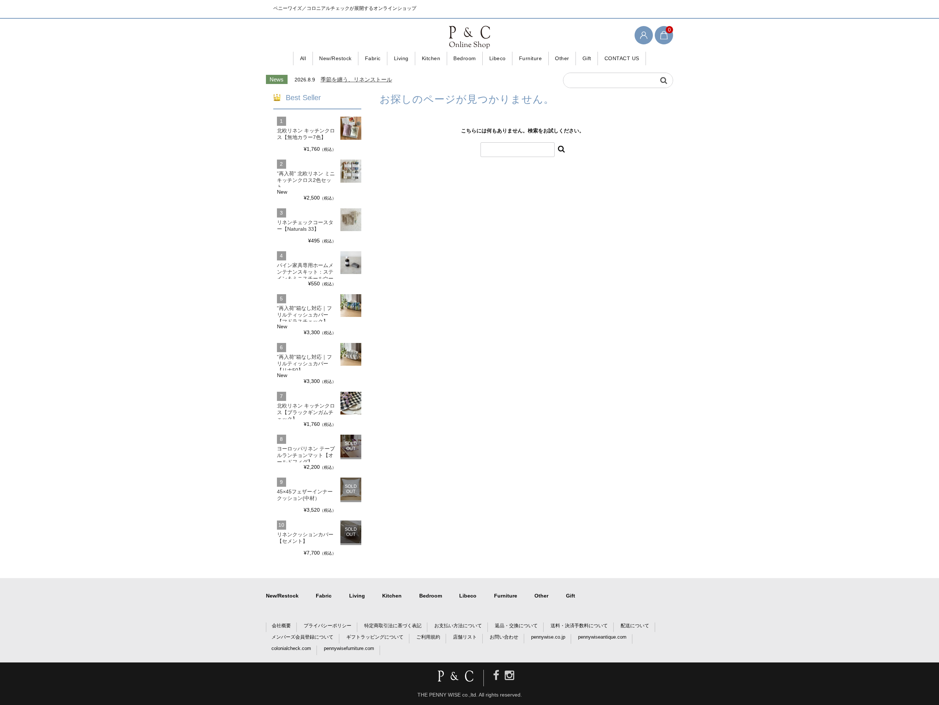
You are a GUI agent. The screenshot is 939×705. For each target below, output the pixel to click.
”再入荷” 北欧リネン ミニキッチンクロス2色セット (306, 180)
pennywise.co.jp (548, 637)
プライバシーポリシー (327, 625)
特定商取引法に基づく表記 (392, 625)
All (303, 58)
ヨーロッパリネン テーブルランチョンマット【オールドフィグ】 (306, 455)
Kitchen (431, 58)
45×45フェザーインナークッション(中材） (305, 495)
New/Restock (335, 58)
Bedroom (464, 58)
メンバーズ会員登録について (302, 637)
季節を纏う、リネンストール (356, 79)
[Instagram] (509, 675)
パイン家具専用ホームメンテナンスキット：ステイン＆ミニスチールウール (305, 275)
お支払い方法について (458, 625)
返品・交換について (516, 625)
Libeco (497, 58)
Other (562, 58)
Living (401, 58)
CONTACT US (621, 58)
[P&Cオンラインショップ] (469, 36)
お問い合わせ (504, 637)
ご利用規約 (428, 637)
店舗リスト (465, 637)
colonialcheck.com (291, 648)
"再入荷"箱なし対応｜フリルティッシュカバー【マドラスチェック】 (304, 314)
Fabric (373, 58)
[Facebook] (496, 675)
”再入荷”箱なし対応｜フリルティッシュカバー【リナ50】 (304, 363)
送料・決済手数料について (579, 625)
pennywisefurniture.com (349, 648)
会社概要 (281, 625)
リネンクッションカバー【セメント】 (305, 538)
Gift (586, 58)
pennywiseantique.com (602, 637)
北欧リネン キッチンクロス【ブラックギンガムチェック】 (306, 412)
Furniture (530, 58)
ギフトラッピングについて (374, 637)
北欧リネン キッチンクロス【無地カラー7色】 (306, 134)
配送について (635, 625)
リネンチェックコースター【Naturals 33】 (305, 225)
